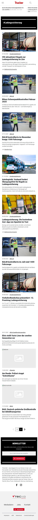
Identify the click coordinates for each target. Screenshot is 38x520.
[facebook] (16, 485)
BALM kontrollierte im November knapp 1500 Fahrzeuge (16, 138)
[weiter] (24, 429)
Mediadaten (8, 505)
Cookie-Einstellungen (29, 515)
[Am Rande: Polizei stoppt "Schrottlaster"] (19, 358)
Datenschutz (19, 515)
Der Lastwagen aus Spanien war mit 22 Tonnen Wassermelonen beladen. (15, 379)
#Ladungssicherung (15, 54)
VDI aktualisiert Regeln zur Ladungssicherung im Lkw (14, 58)
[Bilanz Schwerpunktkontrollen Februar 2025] (19, 84)
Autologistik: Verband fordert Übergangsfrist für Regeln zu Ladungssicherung (15, 181)
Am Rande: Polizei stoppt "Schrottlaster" (13, 374)
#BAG (11, 406)
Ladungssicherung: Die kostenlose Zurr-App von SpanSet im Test (17, 220)
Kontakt (27, 505)
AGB (13, 515)
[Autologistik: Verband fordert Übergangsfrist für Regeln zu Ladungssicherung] (19, 164)
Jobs (19, 505)
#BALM (12, 96)
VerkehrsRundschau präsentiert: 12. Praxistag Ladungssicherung (18, 299)
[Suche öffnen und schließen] (30, 2)
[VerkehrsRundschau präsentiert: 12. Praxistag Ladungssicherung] (19, 282)
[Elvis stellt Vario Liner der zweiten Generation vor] (19, 320)
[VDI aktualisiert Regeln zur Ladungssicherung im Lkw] (19, 41)
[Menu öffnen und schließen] (3, 3)
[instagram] (21, 484)
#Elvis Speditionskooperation (18, 332)
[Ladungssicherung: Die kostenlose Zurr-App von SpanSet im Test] (19, 204)
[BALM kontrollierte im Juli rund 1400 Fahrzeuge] (19, 246)
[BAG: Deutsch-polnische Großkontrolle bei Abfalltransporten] (19, 394)
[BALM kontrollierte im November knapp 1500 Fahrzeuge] (19, 122)
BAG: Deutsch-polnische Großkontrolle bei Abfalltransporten (19, 410)
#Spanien (12, 370)
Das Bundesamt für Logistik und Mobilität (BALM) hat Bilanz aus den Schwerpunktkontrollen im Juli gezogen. (18, 268)
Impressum (6, 515)
